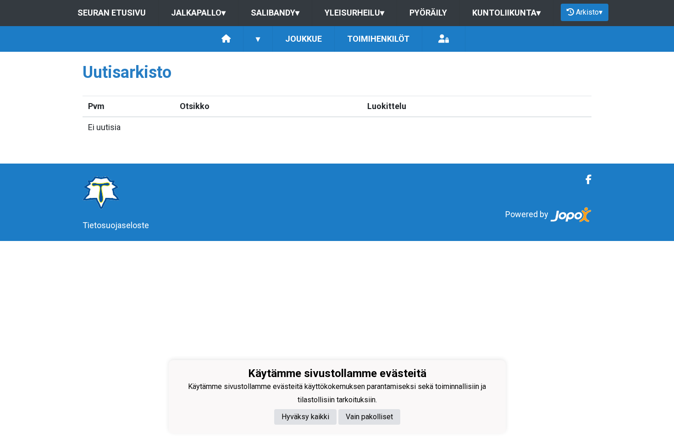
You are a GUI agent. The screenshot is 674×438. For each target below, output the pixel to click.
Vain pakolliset (369, 416)
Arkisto (589, 12)
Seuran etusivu (111, 12)
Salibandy (275, 12)
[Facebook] (584, 180)
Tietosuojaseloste (116, 225)
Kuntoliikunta (506, 12)
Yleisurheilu (354, 12)
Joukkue (303, 39)
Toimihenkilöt (378, 39)
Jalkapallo (198, 12)
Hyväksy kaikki (305, 416)
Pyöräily (428, 12)
